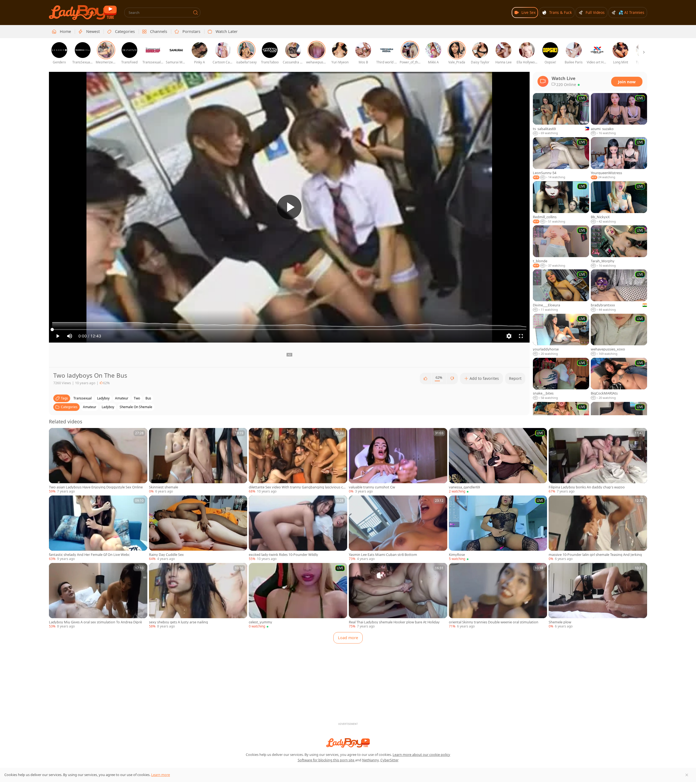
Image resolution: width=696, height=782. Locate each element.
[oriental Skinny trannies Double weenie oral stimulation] (498, 596)
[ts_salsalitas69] (561, 114)
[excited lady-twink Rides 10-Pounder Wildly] (298, 528)
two (137, 398)
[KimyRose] (498, 528)
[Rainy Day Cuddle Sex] (198, 528)
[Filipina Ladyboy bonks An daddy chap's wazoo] (598, 461)
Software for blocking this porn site (326, 760)
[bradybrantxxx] (619, 290)
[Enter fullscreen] (520, 336)
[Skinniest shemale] (198, 461)
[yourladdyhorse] (561, 335)
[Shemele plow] (598, 596)
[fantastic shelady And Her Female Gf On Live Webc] (98, 528)
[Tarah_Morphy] (619, 246)
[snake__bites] (561, 379)
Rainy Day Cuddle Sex (166, 554)
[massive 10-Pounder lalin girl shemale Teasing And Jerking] (598, 528)
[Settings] (509, 336)
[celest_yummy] (298, 596)
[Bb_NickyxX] (619, 202)
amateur (121, 398)
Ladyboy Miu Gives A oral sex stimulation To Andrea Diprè (95, 622)
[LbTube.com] (83, 12)
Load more (348, 637)
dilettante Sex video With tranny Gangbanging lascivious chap (298, 487)
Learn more (160, 774)
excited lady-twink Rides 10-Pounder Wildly (283, 554)
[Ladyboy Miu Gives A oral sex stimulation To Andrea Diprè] (98, 596)
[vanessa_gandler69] (498, 461)
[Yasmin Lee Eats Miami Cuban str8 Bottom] (398, 528)
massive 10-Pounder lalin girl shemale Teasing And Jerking (595, 554)
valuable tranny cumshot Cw (372, 487)
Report (515, 378)
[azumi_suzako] (619, 114)
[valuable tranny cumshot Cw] (398, 461)
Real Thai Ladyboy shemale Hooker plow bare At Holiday (394, 622)
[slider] (289, 329)
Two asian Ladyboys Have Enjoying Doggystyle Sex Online (96, 487)
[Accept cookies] (687, 775)
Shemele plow (560, 622)
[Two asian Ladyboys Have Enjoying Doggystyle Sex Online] (98, 461)
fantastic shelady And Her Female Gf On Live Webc (89, 554)
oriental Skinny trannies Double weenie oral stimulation (493, 622)
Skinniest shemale (163, 487)
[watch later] (55, 434)
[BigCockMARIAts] (619, 379)
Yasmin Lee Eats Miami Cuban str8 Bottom (383, 554)
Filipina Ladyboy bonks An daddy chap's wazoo (587, 487)
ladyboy (103, 398)
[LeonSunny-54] (561, 158)
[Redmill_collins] (561, 202)
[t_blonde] (561, 246)
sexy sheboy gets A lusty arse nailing (178, 622)
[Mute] (69, 336)
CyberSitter (389, 760)
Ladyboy (108, 407)
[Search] (195, 12)
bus (148, 398)
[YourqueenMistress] (619, 158)
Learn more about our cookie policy (421, 754)
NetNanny (370, 760)
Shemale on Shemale (136, 407)
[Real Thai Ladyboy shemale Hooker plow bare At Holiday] (398, 596)
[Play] (289, 207)
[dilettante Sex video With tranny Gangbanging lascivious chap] (298, 461)
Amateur (89, 407)
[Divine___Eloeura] (561, 290)
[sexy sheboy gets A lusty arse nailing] (198, 596)
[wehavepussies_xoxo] (619, 335)
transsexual (82, 398)
